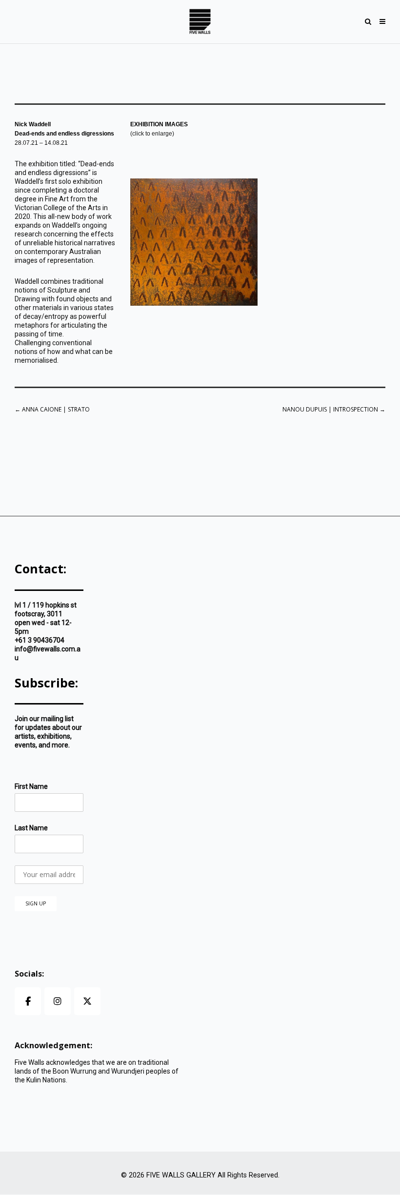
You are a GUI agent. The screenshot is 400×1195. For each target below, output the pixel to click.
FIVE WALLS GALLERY (181, 1175)
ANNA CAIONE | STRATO (52, 409)
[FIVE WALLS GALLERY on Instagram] (57, 1001)
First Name (31, 786)
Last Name (31, 828)
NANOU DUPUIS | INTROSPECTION (333, 409)
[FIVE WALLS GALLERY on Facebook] (28, 1001)
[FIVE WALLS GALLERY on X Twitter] (87, 1001)
